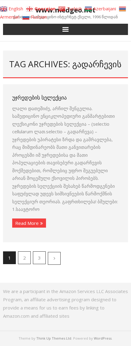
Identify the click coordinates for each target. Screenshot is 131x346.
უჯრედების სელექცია (39, 97)
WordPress (103, 338)
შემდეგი (54, 258)
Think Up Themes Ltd (53, 338)
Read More (27, 223)
